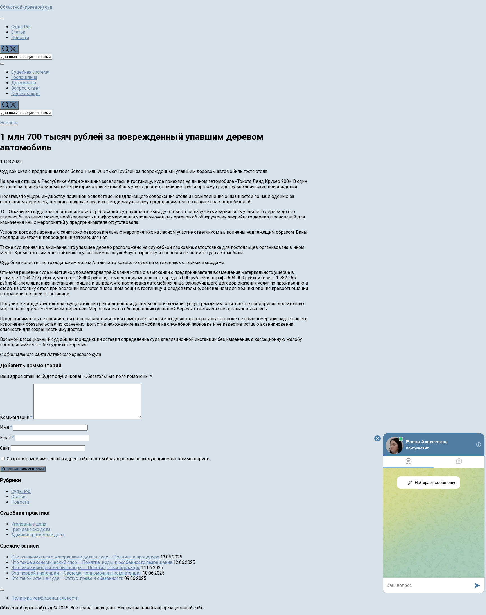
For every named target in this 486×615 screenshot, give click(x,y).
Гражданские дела (30, 529)
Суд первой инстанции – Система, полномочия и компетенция (76, 573)
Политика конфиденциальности (44, 598)
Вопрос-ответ (25, 88)
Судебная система (30, 72)
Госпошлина (24, 77)
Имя (6, 427)
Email (7, 437)
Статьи (18, 32)
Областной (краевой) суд (26, 7)
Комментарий (16, 417)
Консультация (25, 93)
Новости (20, 37)
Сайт (5, 448)
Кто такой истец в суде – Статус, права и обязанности (67, 578)
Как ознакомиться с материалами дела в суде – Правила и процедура (85, 557)
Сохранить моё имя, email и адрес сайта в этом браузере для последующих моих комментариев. (108, 458)
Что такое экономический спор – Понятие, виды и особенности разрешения (91, 562)
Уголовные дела (28, 524)
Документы (23, 82)
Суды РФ (21, 27)
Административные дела (37, 534)
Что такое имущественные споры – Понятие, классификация (75, 567)
